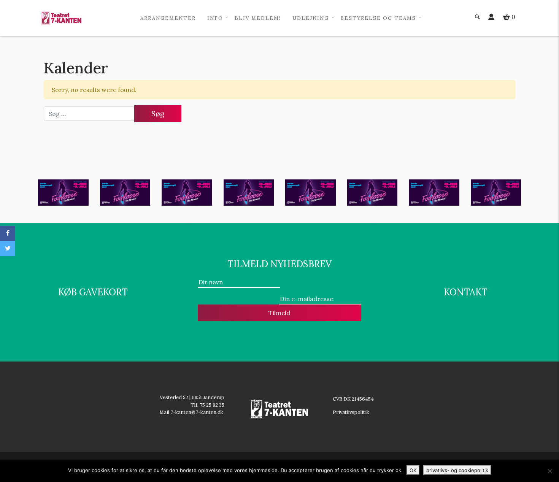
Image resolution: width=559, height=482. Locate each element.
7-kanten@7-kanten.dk (197, 412)
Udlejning (310, 18)
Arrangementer (168, 18)
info (215, 18)
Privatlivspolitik (351, 412)
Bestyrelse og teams (378, 18)
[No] (549, 471)
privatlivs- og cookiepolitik (457, 470)
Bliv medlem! (258, 18)
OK (413, 470)
